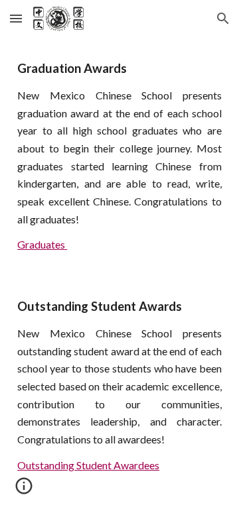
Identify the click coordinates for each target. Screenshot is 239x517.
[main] (119, 156)
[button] (16, 18)
